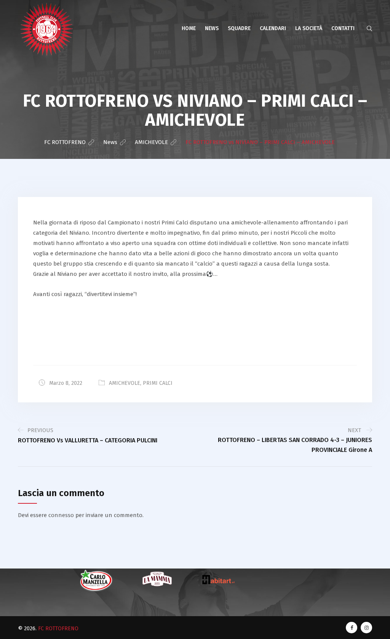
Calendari (273, 28)
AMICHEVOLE (124, 383)
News (212, 28)
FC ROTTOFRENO (58, 628)
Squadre (239, 28)
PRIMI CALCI (158, 383)
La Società (308, 28)
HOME (189, 28)
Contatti (343, 28)
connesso (61, 515)
